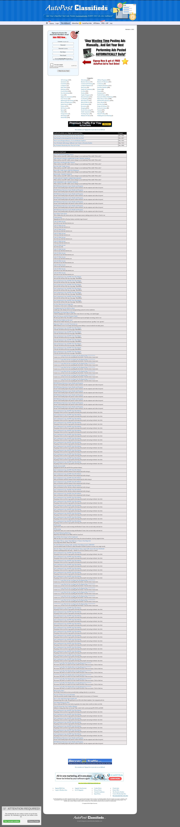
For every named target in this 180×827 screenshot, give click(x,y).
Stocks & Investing (86, 110)
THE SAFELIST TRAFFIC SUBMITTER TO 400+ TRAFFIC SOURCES (72, 158)
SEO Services (64, 108)
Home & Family (85, 97)
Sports (62, 110)
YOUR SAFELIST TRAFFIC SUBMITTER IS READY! (67, 178)
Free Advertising (65, 93)
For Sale (83, 91)
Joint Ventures (64, 98)
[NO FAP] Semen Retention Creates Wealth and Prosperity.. (69, 738)
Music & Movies (85, 102)
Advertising (84, 80)
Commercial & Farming (87, 83)
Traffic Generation (85, 112)
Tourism (99, 110)
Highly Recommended (66, 97)
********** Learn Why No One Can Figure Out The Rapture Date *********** (74, 355)
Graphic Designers (85, 95)
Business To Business (102, 82)
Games (62, 95)
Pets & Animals (85, 104)
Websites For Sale (85, 115)
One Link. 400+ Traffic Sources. (62, 166)
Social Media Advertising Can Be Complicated (66, 537)
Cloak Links (116, 788)
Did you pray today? (59, 690)
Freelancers (100, 93)
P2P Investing (57, 525)
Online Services (65, 104)
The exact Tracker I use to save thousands (64, 694)
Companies (63, 85)
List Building (84, 98)
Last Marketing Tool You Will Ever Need (64, 308)
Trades (62, 112)
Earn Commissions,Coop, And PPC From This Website (67, 276)
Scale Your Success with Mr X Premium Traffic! (66, 316)
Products (63, 106)
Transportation (64, 113)
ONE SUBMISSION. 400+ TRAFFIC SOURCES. (66, 182)
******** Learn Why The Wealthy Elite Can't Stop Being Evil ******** (72, 663)
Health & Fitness (101, 95)
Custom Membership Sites (119, 794)
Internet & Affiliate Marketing (104, 97)
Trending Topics (85, 113)
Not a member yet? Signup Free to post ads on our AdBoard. (90, 129)
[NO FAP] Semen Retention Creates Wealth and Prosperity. (68, 190)
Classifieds (63, 83)
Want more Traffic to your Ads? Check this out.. (66, 324)
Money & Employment (66, 102)
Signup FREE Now (60, 788)
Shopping (83, 108)
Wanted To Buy (101, 113)
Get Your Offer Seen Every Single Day (63, 304)
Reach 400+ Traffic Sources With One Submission (66, 170)
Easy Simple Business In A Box (62, 702)
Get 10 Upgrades (79, 790)
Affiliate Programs (101, 80)
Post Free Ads (100, 104)
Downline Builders (102, 87)
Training (99, 112)
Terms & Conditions (99, 792)
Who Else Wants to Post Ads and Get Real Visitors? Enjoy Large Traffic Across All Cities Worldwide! (79, 548)
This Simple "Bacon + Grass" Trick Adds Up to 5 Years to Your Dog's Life (72, 541)
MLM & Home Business (103, 100)
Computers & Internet (102, 85)
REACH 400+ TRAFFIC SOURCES (63, 174)
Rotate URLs (116, 790)
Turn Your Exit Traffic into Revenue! (63, 320)
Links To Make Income (60, 221)
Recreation (84, 106)
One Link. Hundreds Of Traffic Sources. (64, 154)
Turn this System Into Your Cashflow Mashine (65, 706)
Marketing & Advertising (67, 100)
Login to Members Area (61, 790)
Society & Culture (101, 108)
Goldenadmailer (58, 217)
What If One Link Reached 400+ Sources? (64, 162)
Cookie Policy (98, 788)
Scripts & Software (102, 106)
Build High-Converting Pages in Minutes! (64, 312)
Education (63, 89)
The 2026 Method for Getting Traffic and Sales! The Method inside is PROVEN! (74, 545)
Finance (99, 89)
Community (100, 83)
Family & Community (86, 89)
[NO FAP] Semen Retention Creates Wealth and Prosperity (68, 186)
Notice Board (100, 102)
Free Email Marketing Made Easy (62, 533)
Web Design (64, 115)
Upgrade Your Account (80, 788)
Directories (84, 87)
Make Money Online (102, 98)
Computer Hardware (86, 85)
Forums (99, 91)
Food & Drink (64, 91)
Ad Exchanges (64, 80)
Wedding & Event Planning (104, 115)
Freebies (83, 93)
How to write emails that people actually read (65, 698)
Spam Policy (97, 794)
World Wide (64, 117)
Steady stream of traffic (59, 466)
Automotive (64, 82)
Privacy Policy (98, 790)
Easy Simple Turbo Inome (60, 213)
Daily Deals (64, 87)
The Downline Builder (118, 792)
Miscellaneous (85, 100)
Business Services (85, 82)
